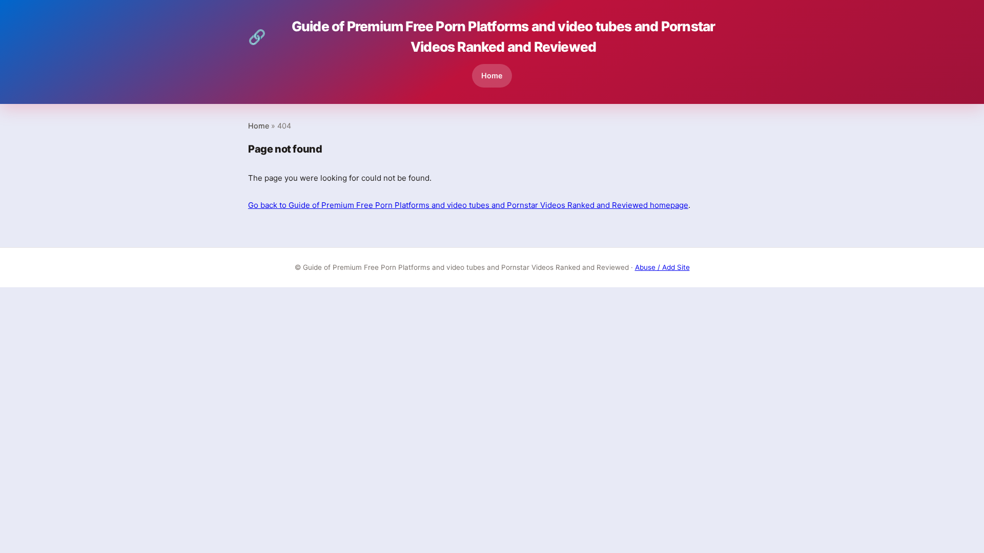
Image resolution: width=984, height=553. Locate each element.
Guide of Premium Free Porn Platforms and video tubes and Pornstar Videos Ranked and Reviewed (481, 36)
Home (492, 75)
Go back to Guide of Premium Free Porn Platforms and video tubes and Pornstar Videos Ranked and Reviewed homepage (468, 205)
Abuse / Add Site (662, 267)
